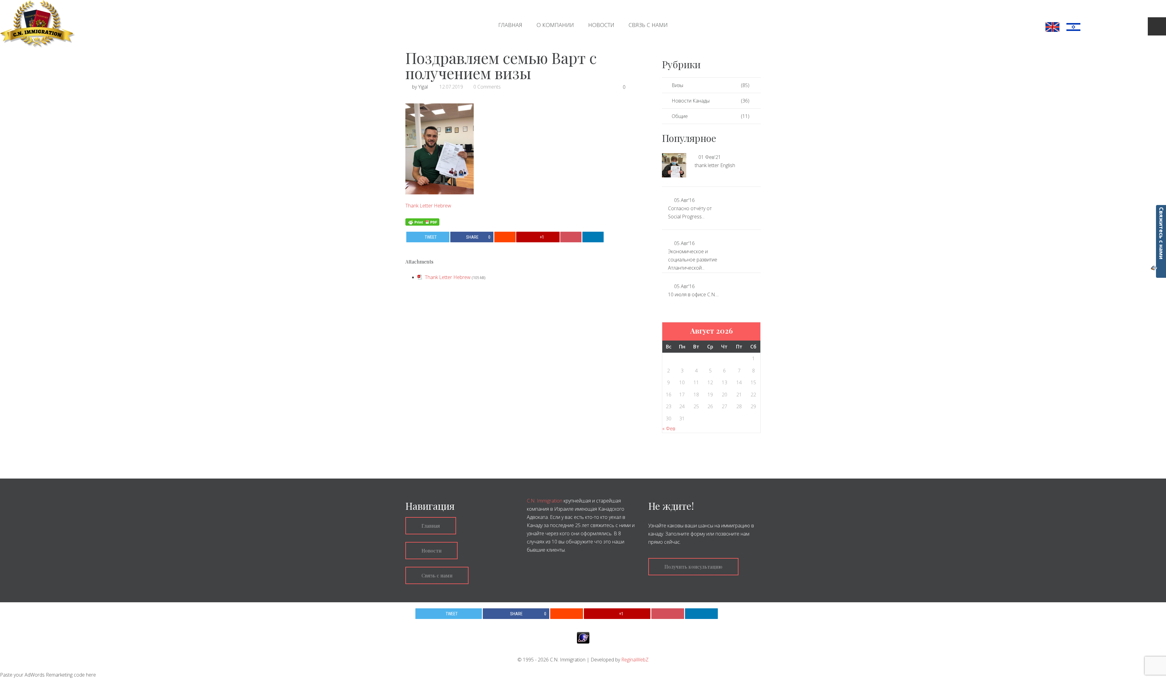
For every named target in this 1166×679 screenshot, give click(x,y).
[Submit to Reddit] (505, 237)
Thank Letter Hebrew (428, 205)
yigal (423, 86)
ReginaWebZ (635, 659)
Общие (680, 116)
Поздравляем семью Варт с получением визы (501, 65)
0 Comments (487, 86)
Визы (677, 85)
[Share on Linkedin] (593, 237)
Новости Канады (691, 100)
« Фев (668, 428)
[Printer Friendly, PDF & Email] (422, 221)
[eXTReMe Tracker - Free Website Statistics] (583, 637)
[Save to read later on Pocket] (570, 237)
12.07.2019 (451, 86)
